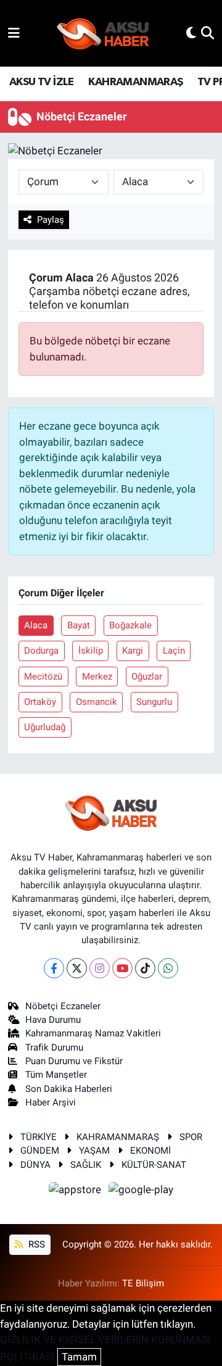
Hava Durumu (53, 1019)
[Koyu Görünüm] (191, 33)
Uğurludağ (44, 727)
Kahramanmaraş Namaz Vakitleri (93, 1033)
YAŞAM (94, 1150)
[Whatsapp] (168, 968)
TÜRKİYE (38, 1137)
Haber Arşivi (50, 1102)
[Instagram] (99, 968)
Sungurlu (154, 701)
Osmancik (96, 701)
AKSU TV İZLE (41, 82)
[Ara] (207, 33)
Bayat (78, 625)
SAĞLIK (85, 1164)
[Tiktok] (145, 968)
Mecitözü (43, 676)
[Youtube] (122, 968)
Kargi (132, 650)
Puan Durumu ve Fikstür (74, 1061)
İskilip (90, 650)
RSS (35, 1244)
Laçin (174, 650)
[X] (77, 968)
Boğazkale (130, 625)
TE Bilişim (143, 1283)
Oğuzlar (146, 676)
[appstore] (76, 1192)
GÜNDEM (39, 1150)
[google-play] (141, 1192)
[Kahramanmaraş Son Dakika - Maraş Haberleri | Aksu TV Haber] (103, 34)
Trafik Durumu (54, 1047)
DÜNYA (35, 1164)
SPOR (190, 1137)
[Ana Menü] (14, 33)
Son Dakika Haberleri (68, 1088)
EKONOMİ (150, 1150)
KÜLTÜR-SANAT (153, 1164)
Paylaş (50, 219)
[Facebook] (54, 968)
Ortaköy (40, 701)
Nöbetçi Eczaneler (63, 1006)
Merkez (97, 676)
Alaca (35, 625)
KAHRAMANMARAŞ (135, 82)
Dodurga (41, 650)
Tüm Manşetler (56, 1074)
